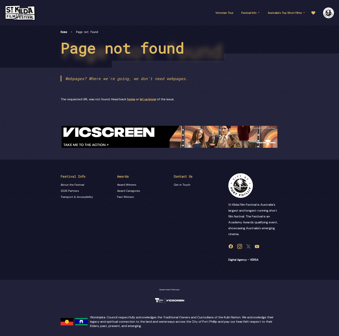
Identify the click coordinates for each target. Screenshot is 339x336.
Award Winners (126, 184)
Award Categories (128, 191)
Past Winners (125, 197)
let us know (148, 99)
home (131, 99)
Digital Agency (237, 259)
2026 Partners (70, 191)
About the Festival (72, 184)
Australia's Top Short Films (285, 13)
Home (64, 32)
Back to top (319, 158)
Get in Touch (182, 184)
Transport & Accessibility (77, 197)
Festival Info (249, 13)
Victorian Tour (224, 13)
